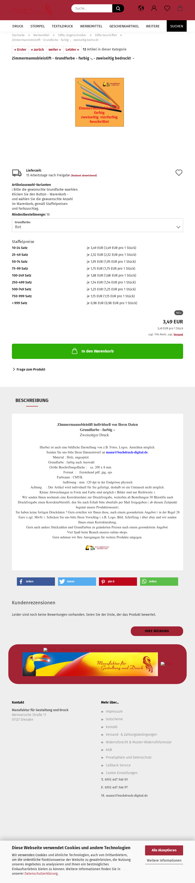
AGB (109, 750)
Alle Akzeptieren (164, 850)
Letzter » (72, 50)
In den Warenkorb (98, 351)
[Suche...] (118, 8)
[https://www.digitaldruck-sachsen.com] (34, 10)
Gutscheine (114, 719)
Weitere (153, 26)
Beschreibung (32, 400)
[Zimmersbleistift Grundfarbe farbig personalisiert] (97, 97)
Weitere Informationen (164, 860)
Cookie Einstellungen (121, 773)
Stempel (37, 26)
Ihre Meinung (157, 631)
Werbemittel (91, 26)
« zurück (37, 50)
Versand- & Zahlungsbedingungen (131, 735)
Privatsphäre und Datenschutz (128, 757)
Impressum (114, 711)
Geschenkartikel (124, 26)
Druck (17, 26)
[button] (154, 8)
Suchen (176, 26)
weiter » (55, 50)
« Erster (20, 50)
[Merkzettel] (167, 8)
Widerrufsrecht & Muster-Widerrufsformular (139, 742)
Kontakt (111, 727)
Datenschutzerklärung (41, 874)
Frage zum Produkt (31, 369)
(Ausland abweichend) (84, 175)
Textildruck (62, 26)
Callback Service (118, 765)
